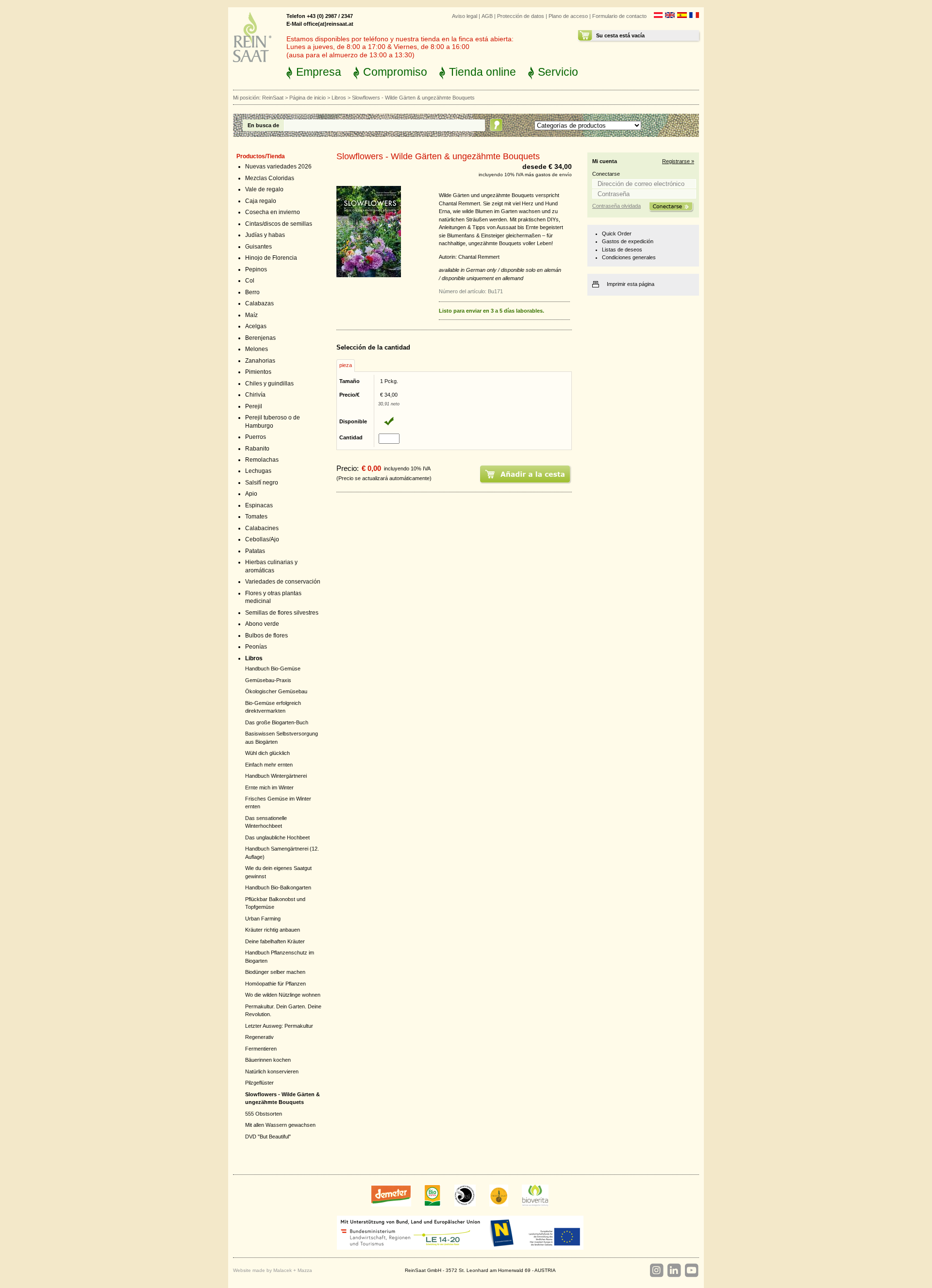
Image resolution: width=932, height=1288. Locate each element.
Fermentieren (261, 1049)
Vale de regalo (264, 189)
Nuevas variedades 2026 (278, 166)
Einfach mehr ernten (269, 765)
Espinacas (259, 505)
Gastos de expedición (627, 241)
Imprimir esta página (630, 284)
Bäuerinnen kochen (268, 1060)
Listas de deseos (622, 249)
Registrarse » (678, 161)
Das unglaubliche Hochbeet (277, 837)
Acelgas (255, 326)
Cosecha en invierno (272, 212)
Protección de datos (520, 16)
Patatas (255, 551)
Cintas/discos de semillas (278, 223)
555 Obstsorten (263, 1114)
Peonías (256, 646)
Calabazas (259, 303)
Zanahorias (260, 360)
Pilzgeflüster (259, 1083)
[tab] (345, 365)
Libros (339, 97)
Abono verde (262, 623)
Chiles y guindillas (269, 383)
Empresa (318, 72)
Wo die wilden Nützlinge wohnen (282, 995)
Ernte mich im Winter (269, 787)
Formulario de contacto (619, 16)
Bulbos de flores (266, 635)
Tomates (256, 516)
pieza (345, 365)
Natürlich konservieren (272, 1071)
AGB (487, 16)
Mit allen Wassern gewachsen (280, 1125)
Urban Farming (263, 918)
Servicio (558, 72)
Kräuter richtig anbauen (272, 930)
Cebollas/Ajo (262, 539)
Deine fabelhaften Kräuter (275, 941)
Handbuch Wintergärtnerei (276, 776)
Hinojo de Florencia (271, 257)
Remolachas (262, 459)
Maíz (251, 315)
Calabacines (262, 528)
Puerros (255, 437)
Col (249, 280)
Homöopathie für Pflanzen (275, 984)
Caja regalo (260, 201)
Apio (251, 493)
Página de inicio (307, 97)
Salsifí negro (261, 482)
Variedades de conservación (282, 581)
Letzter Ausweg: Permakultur (279, 1026)
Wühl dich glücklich (267, 753)
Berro (252, 292)
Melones (256, 349)
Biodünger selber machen (275, 972)
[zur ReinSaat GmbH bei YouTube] (691, 1270)
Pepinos (256, 269)
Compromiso (395, 72)
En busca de (263, 125)
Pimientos (258, 371)
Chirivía (255, 394)
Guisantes (258, 246)
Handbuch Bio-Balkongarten (278, 887)
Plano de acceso (568, 16)
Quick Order (617, 233)
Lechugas (258, 471)
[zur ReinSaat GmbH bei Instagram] (656, 1270)
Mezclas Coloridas (269, 178)
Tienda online (482, 72)
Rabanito (257, 448)
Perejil (253, 406)
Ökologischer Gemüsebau (276, 691)
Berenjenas (260, 338)
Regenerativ (259, 1037)
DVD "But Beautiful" (268, 1136)
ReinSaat (272, 97)
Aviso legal (464, 16)
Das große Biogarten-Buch (276, 722)
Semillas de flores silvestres (281, 612)
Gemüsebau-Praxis (268, 680)
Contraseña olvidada (616, 206)
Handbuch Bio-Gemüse (272, 668)
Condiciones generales (629, 257)
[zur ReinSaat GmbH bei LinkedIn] (674, 1270)
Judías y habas (265, 235)
